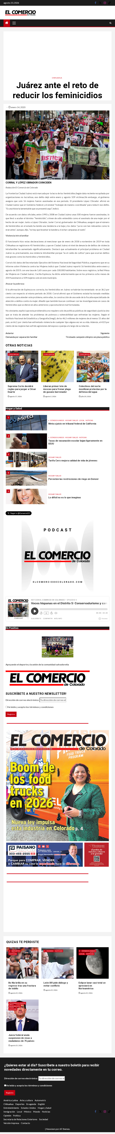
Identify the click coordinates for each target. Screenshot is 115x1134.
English (41, 1104)
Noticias (83, 419)
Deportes (16, 951)
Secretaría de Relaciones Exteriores (20, 1119)
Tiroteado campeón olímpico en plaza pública (87, 335)
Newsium (50, 1129)
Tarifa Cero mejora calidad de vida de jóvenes (72, 442)
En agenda (31, 1104)
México (27, 1111)
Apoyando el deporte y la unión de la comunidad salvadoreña (37, 664)
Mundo (50, 951)
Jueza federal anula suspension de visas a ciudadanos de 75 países (21, 1038)
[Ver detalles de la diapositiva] (57, 798)
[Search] (110, 23)
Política (16, 1115)
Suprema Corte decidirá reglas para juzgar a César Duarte (22, 389)
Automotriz (40, 1100)
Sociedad (43, 1119)
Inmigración (14, 1006)
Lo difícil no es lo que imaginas (64, 479)
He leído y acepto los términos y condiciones (30, 707)
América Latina (11, 1100)
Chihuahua (57, 78)
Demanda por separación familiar (21, 335)
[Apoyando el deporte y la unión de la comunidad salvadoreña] (57, 647)
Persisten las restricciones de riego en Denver (73, 460)
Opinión (7, 1115)
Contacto (25, 1123)
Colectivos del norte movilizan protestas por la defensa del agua (93, 389)
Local (67, 493)
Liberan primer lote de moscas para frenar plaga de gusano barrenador (57, 389)
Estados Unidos (57, 419)
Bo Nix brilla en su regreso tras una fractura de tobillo (22, 985)
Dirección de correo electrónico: (23, 700)
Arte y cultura (26, 1100)
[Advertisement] (57, 50)
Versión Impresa (11, 1123)
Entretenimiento (11, 1107)
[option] (57, 424)
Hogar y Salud (71, 419)
